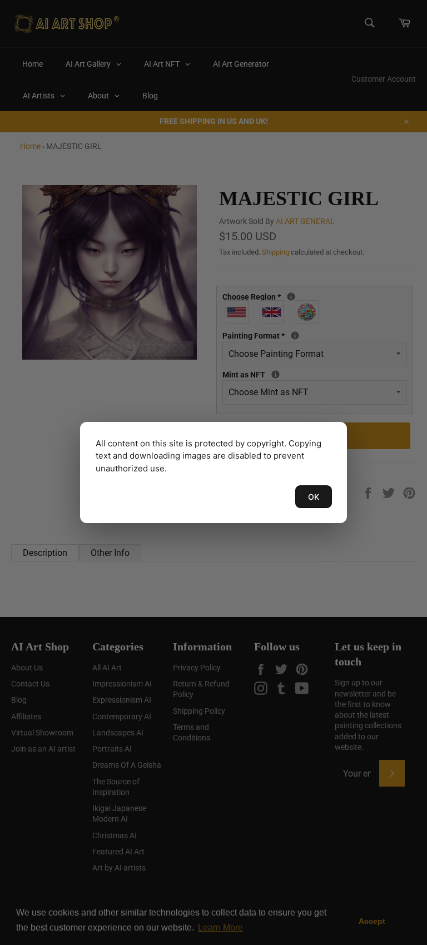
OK (313, 496)
